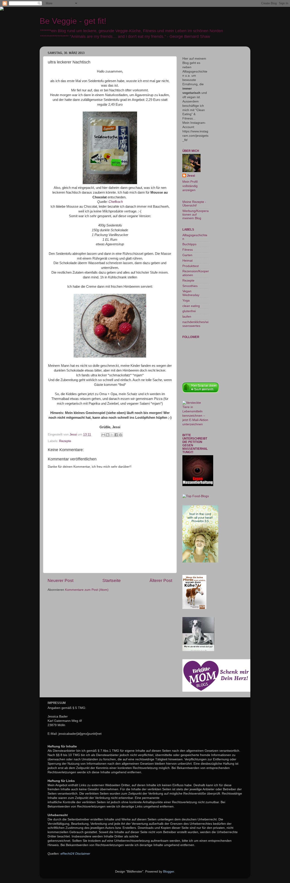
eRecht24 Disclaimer (75, 853)
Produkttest (190, 266)
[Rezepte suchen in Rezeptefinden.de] (195, 496)
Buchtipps (189, 244)
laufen (186, 316)
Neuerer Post (60, 580)
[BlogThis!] (107, 435)
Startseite (111, 580)
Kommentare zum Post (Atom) (87, 589)
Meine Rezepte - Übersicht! (194, 203)
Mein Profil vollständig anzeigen (190, 186)
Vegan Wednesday (190, 293)
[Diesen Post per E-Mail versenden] (103, 435)
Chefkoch (116, 202)
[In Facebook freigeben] (116, 435)
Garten (187, 255)
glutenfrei (189, 311)
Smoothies (190, 286)
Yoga (186, 300)
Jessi (191, 175)
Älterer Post (161, 580)
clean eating (191, 306)
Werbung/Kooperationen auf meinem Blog (195, 214)
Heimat (187, 260)
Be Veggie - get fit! (73, 21)
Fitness (187, 249)
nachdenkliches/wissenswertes (195, 323)
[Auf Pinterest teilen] (120, 435)
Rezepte (65, 441)
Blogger (168, 871)
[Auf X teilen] (112, 435)
